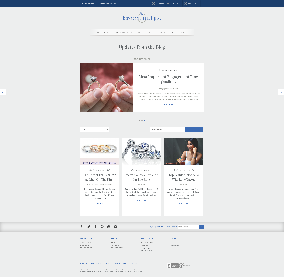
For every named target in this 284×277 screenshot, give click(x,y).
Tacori (90, 184)
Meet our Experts (115, 245)
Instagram (115, 226)
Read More (168, 105)
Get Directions (145, 245)
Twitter (89, 226)
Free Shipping (84, 245)
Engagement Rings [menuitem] (123, 33)
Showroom (160, 3)
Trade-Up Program (85, 242)
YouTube (109, 226)
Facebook (96, 226)
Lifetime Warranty (88, 3)
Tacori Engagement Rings (103, 184)
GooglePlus (102, 226)
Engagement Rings (167, 88)
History (112, 242)
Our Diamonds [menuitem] (102, 33)
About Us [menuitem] (184, 33)
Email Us (173, 248)
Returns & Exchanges (86, 247)
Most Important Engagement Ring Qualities (168, 79)
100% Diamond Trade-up (107, 3)
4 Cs (176, 88)
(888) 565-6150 (176, 3)
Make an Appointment (147, 242)
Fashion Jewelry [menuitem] (165, 33)
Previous (3, 91)
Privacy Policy (134, 263)
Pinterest (82, 226)
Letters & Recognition (116, 247)
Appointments (193, 3)
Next (280, 91)
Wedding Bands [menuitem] (145, 33)
